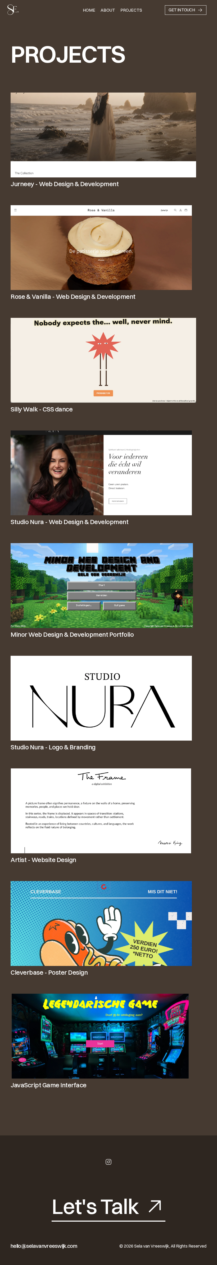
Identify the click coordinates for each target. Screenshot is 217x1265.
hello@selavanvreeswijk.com (44, 1246)
